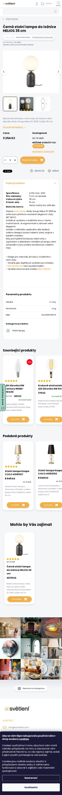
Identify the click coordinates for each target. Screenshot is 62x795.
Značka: (18, 45)
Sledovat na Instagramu (34, 688)
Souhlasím (31, 787)
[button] (19, 585)
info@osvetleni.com (19, 727)
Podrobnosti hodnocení (42, 37)
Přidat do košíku (30, 160)
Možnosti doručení (43, 151)
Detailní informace (13, 127)
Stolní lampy (18, 330)
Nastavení (31, 778)
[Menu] (58, 3)
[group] (31, 570)
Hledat (55, 11)
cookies (24, 739)
